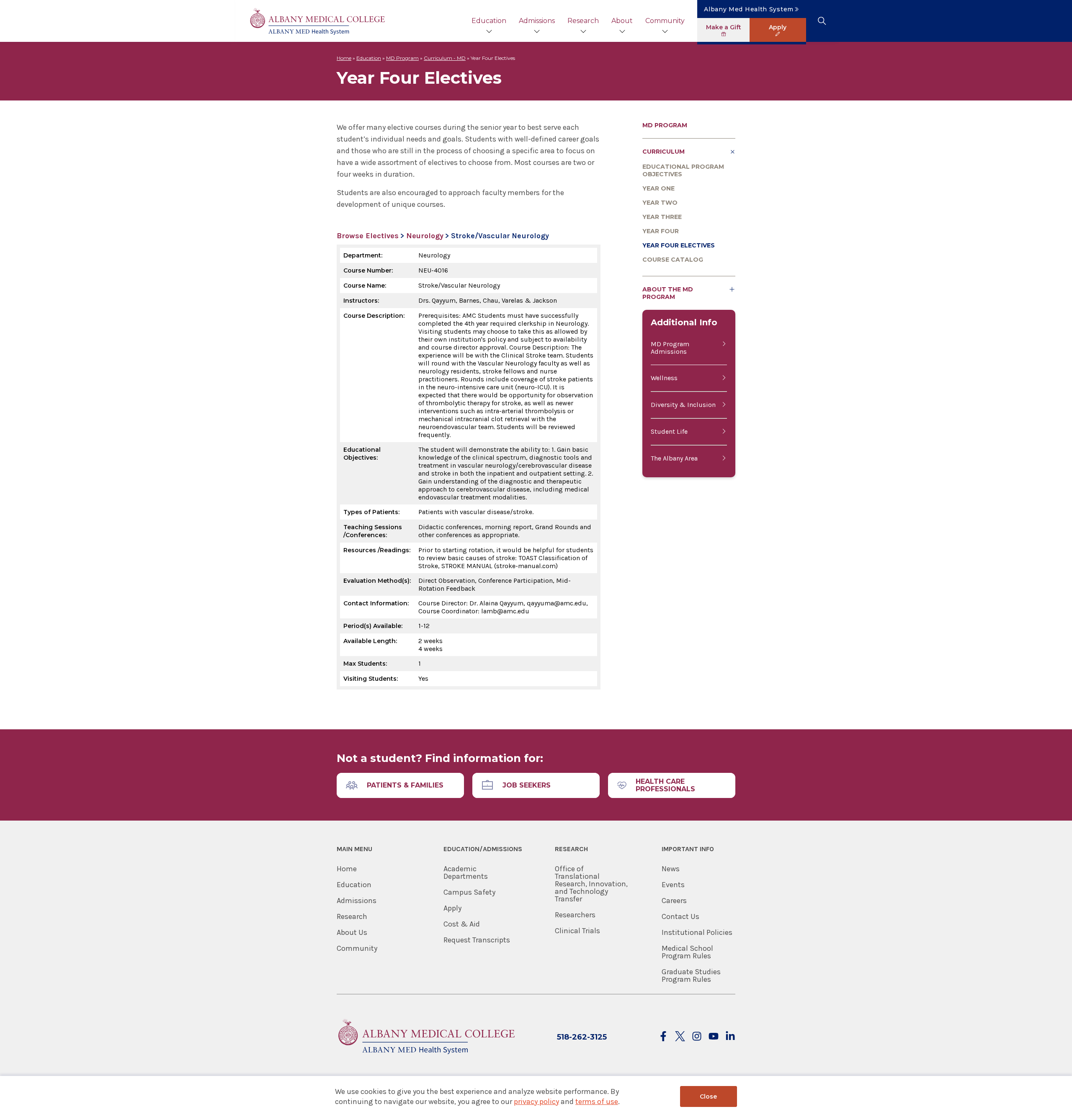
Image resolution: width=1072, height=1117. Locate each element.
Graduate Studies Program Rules (691, 975)
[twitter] (680, 1036)
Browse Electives (368, 235)
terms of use (596, 1101)
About (622, 21)
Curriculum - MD (445, 58)
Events (673, 884)
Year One (658, 188)
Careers (674, 900)
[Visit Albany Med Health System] (426, 1059)
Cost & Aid (461, 924)
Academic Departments (465, 872)
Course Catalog (672, 259)
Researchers (575, 915)
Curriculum (663, 151)
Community (665, 21)
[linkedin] (730, 1036)
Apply (452, 908)
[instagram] (697, 1036)
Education (489, 21)
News (671, 868)
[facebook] (663, 1036)
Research (583, 21)
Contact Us (680, 916)
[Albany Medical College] (317, 21)
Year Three (662, 217)
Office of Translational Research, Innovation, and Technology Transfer (591, 884)
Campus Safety (469, 892)
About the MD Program (667, 293)
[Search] (822, 21)
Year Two (660, 202)
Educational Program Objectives (683, 170)
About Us (352, 932)
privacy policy (536, 1101)
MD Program (402, 58)
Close (708, 1096)
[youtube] (714, 1036)
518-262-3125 (582, 1037)
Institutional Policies (697, 932)
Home (344, 58)
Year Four (660, 231)
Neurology (424, 235)
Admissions (537, 21)
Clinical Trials (577, 930)
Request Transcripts (476, 940)
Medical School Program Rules (687, 952)
